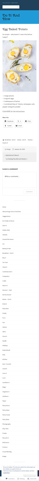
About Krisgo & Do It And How (11, 211)
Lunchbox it (5, 382)
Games (4, 327)
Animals (4, 235)
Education (5, 308)
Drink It (4, 304)
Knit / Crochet (6, 364)
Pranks (4, 433)
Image (4, 456)
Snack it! (5, 143)
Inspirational (6, 350)
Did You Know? (6, 295)
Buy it (4, 258)
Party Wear (5, 419)
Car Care (5, 262)
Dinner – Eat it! (6, 299)
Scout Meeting (7, 452)
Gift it (4, 332)
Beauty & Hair (6, 248)
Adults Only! (6, 230)
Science (4, 447)
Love (4, 378)
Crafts (4, 281)
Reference (5, 442)
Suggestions (6, 216)
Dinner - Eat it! (21, 140)
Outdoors (5, 396)
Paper (4, 401)
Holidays (5, 345)
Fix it (3, 318)
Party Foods (6, 415)
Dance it (4, 285)
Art (3, 244)
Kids (3, 355)
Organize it (5, 392)
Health (4, 341)
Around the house (8, 239)
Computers (5, 276)
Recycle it (5, 438)
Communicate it (7, 272)
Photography (6, 424)
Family (4, 313)
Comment (29, 191)
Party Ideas (5, 410)
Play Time (5, 429)
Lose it (4, 373)
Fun (3, 322)
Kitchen (30, 140)
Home (4, 207)
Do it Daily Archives (8, 221)
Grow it (4, 336)
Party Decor (6, 405)
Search (17, 7)
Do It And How (11, 17)
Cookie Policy (6, 472)
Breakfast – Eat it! (7, 253)
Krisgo (9, 149)
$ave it (4, 225)
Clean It (4, 267)
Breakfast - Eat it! (10, 140)
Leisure (4, 369)
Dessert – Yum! (7, 290)
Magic (4, 387)
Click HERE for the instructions (13, 111)
